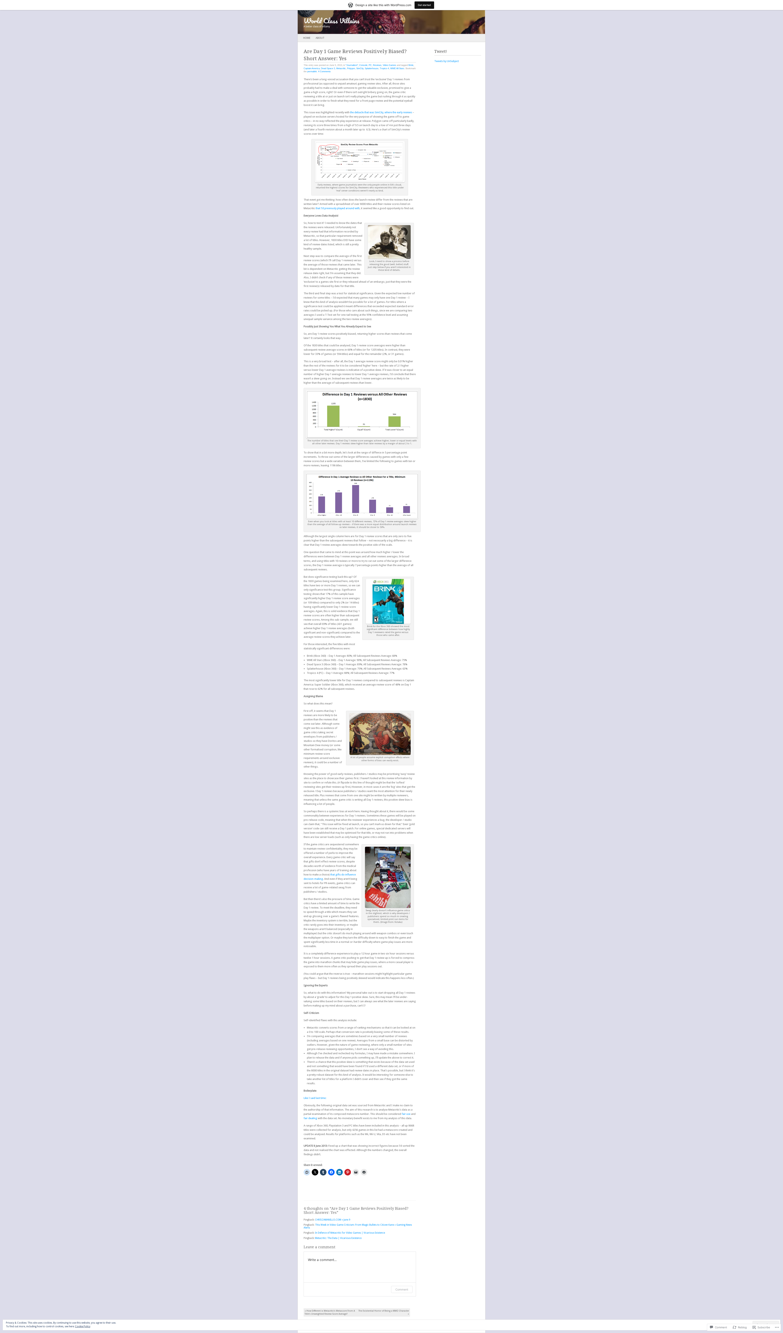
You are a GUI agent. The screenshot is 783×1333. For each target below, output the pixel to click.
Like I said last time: (315, 1098)
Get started (424, 5)
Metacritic (341, 68)
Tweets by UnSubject (446, 61)
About (320, 37)
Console (363, 65)
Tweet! (440, 51)
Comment (401, 1289)
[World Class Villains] (373, 22)
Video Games (389, 65)
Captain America (312, 68)
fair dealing (310, 1118)
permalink (312, 71)
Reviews (377, 65)
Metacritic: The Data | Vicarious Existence (338, 1238)
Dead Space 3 (328, 68)
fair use (406, 1113)
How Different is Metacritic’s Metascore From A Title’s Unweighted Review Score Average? (330, 1312)
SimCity (360, 68)
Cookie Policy (82, 1326)
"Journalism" (352, 65)
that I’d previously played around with (338, 208)
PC (370, 65)
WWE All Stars (397, 68)
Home (306, 37)
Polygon (351, 68)
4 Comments (324, 71)
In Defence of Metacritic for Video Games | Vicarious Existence (350, 1232)
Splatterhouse (371, 68)
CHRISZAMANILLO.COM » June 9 (332, 1219)
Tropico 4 (384, 68)
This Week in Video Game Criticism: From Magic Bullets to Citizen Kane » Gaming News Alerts (358, 1226)
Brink (411, 65)
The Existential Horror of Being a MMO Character (383, 1312)
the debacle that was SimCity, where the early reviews (381, 112)
